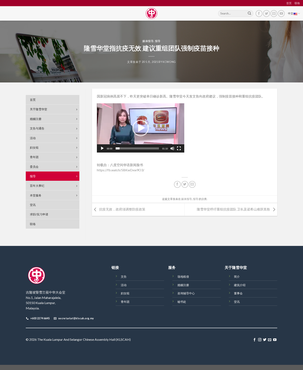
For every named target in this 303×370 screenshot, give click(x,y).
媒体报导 (148, 41)
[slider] (137, 148)
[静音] (172, 148)
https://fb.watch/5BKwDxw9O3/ (120, 170)
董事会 (238, 293)
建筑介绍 (239, 285)
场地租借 (183, 276)
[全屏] (179, 148)
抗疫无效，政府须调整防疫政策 (122, 209)
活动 (124, 285)
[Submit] (249, 13)
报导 (158, 41)
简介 (237, 276)
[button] (140, 128)
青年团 (125, 301)
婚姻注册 (183, 285)
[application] (140, 128)
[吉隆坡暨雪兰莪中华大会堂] (151, 13)
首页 (289, 3)
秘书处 (181, 301)
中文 (291, 13)
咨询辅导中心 (186, 293)
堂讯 (237, 301)
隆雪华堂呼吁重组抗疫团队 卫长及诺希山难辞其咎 (234, 209)
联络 (297, 3)
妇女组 (125, 293)
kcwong (169, 61)
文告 (124, 276)
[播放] (102, 148)
